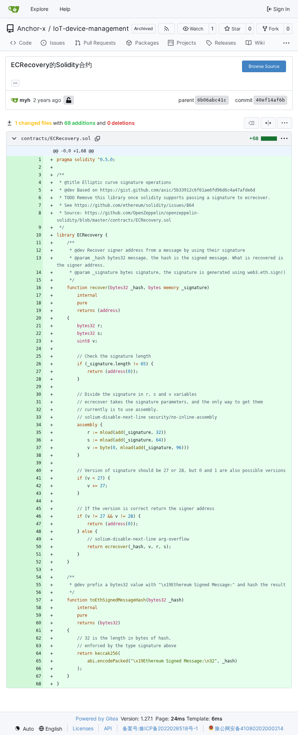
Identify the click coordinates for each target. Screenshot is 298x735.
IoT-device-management (91, 28)
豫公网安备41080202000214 (248, 728)
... (15, 82)
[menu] (284, 123)
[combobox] (251, 123)
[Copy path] (97, 139)
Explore (39, 9)
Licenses (83, 728)
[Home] (14, 9)
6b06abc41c (211, 100)
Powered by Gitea (97, 718)
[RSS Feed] (166, 28)
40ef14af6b (270, 100)
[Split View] (268, 123)
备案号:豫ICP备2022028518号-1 (160, 728)
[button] (193, 28)
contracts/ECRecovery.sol (56, 138)
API (108, 728)
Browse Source (264, 66)
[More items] (286, 43)
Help (65, 9)
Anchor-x (31, 28)
